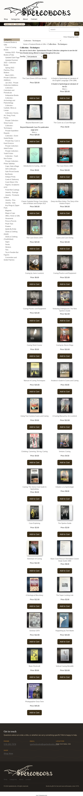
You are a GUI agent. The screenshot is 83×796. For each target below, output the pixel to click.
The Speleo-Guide (64, 523)
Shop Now (8, 753)
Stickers (8, 247)
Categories (15, 19)
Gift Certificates (10, 169)
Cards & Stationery (12, 179)
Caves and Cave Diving (64, 238)
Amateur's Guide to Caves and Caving (64, 380)
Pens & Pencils (10, 221)
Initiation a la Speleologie (65, 487)
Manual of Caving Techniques (34, 380)
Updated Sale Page (12, 57)
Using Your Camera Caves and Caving (34, 416)
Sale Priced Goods (12, 171)
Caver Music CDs (11, 182)
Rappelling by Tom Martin (65, 631)
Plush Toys (9, 224)
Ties (6, 250)
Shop (6, 19)
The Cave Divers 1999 (65, 166)
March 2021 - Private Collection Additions (10, 77)
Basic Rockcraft (34, 666)
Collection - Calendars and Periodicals (9, 90)
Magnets (8, 210)
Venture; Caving (64, 451)
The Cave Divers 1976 (34, 238)
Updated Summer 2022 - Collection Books (11, 62)
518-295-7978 (10, 744)
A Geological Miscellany (34, 595)
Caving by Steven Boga (64, 345)
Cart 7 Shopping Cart (41, 795)
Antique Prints (10, 177)
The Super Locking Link (64, 595)
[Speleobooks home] (37, 9)
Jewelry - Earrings (11, 192)
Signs (7, 242)
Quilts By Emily (10, 229)
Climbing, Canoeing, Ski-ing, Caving (34, 451)
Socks (7, 244)
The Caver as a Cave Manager (65, 123)
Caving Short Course (34, 345)
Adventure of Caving (34, 559)
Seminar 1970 (34, 631)
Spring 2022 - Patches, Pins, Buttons (9, 70)
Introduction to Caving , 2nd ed (34, 166)
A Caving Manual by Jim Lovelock (65, 416)
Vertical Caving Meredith (64, 666)
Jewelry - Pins (10, 200)
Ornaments (9, 218)
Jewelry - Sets (10, 203)
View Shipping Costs (70, 37)
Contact (34, 19)
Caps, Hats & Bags (12, 166)
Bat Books (9, 174)
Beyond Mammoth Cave (34, 123)
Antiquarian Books (12, 95)
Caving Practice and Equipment (64, 273)
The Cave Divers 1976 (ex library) (34, 78)
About (25, 19)
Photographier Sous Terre (34, 701)
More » (64, 89)
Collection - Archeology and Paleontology (9, 100)
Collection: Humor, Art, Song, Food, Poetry (11, 115)
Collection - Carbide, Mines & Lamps (10, 108)
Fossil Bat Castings (12, 190)
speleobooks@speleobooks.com (44, 744)
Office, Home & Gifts (12, 216)
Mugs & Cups (10, 213)
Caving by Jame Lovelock (34, 273)
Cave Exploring (34, 523)
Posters (8, 226)
